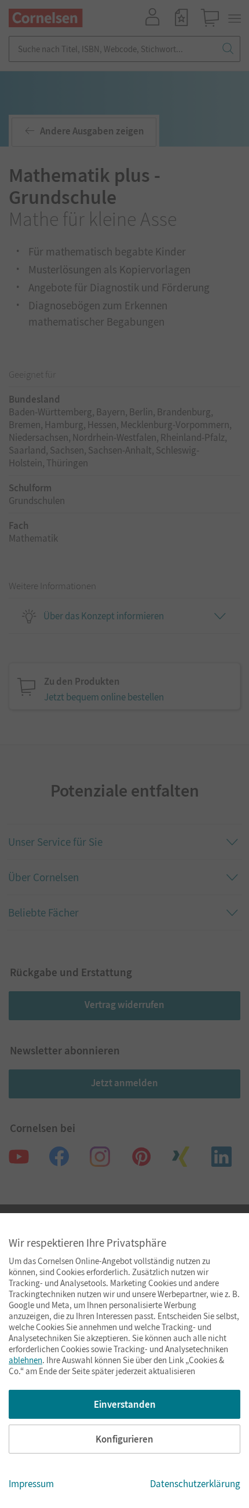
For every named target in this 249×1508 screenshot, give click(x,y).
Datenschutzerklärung (195, 1483)
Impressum (31, 1483)
